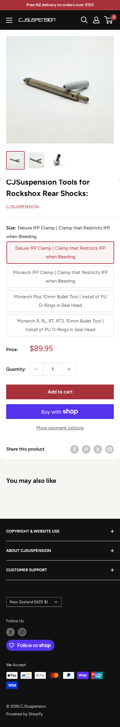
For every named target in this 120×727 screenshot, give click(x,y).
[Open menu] (9, 20)
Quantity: (16, 369)
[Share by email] (109, 449)
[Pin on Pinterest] (86, 449)
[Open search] (84, 20)
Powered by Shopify (24, 714)
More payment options (60, 428)
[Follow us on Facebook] (10, 632)
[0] (109, 20)
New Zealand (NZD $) (29, 602)
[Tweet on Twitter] (98, 449)
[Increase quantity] (68, 369)
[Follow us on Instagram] (22, 632)
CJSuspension (22, 206)
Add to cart (60, 392)
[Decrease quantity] (36, 369)
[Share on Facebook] (74, 449)
